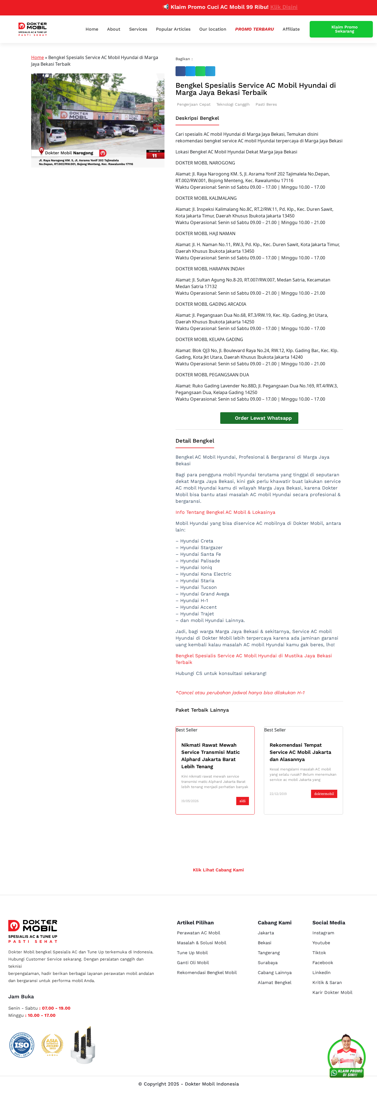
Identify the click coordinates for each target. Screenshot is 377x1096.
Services (138, 29)
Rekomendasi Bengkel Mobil (207, 972)
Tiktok (319, 952)
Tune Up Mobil (192, 952)
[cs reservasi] (346, 1057)
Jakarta (266, 932)
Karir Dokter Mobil (332, 992)
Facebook (322, 962)
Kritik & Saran (327, 982)
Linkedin (321, 972)
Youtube (321, 942)
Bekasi (264, 942)
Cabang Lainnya (275, 972)
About (113, 29)
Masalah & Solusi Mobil (201, 942)
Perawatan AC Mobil (198, 932)
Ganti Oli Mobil (193, 962)
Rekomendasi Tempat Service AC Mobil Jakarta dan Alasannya (300, 752)
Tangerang (269, 952)
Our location (212, 29)
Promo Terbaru (254, 29)
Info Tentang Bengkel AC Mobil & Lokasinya (225, 512)
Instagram (323, 932)
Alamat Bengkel (274, 982)
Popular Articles (173, 29)
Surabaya (268, 962)
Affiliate (291, 29)
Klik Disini (268, 7)
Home (92, 29)
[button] (180, 71)
